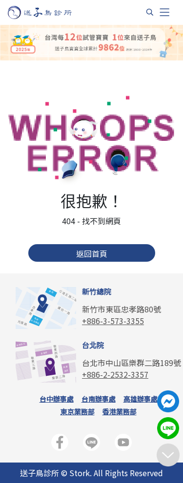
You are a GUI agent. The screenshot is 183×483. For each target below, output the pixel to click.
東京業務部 (78, 411)
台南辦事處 (98, 399)
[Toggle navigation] (164, 12)
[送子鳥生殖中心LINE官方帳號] (91, 444)
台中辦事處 (57, 399)
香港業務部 (119, 411)
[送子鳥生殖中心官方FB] (59, 444)
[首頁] (49, 12)
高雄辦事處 (140, 399)
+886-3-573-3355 (113, 321)
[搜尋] (150, 12)
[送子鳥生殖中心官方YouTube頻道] (123, 444)
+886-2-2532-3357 (115, 374)
